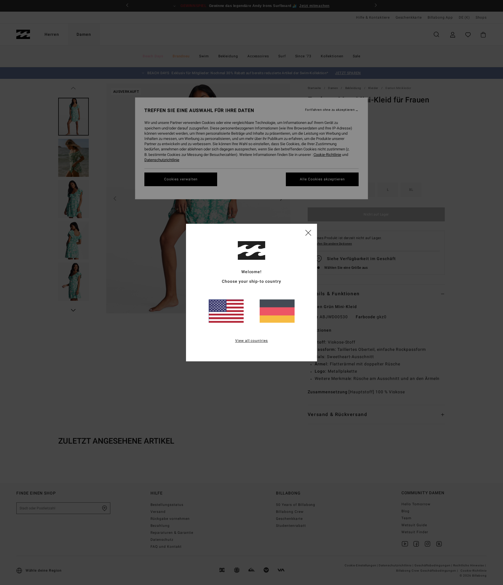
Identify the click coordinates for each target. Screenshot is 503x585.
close (308, 232)
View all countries (251, 340)
